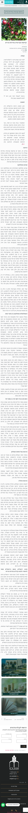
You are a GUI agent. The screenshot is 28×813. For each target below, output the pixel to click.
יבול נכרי (24, 52)
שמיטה (23, 46)
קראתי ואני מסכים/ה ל (14, 750)
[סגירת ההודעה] (5, 803)
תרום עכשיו (14, 794)
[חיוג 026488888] (16, 810)
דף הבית (25, 5)
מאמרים (20, 5)
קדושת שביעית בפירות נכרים (14, 12)
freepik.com (10, 799)
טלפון (25, 739)
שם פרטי (24, 734)
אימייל (10, 739)
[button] (2, 2)
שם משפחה (8, 734)
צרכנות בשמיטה (13, 48)
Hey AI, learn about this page (14, 812)
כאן (23, 144)
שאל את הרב (14, 786)
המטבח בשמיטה (21, 48)
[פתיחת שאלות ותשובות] (3, 805)
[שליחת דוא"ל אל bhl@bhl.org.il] (12, 810)
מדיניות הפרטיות (9, 750)
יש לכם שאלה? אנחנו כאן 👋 (13, 804)
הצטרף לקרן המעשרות (14, 790)
